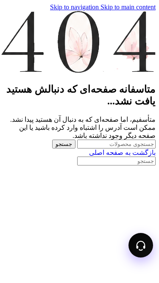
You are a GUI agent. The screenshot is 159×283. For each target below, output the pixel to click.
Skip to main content (128, 7)
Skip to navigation (75, 7)
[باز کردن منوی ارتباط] (140, 245)
